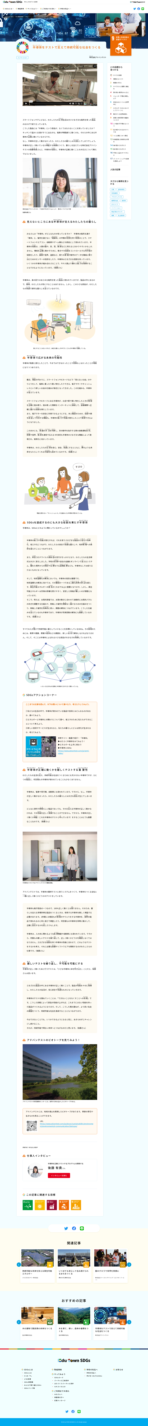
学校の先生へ (65, 9)
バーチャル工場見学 (61, 1381)
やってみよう (32, 9)
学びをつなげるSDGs (94, 1376)
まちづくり (114, 204)
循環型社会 (114, 201)
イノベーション (22, 58)
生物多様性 (121, 189)
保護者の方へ (59, 1397)
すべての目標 (117, 75)
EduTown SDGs (9, 16)
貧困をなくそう (118, 79)
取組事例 (21, 9)
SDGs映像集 (28, 1382)
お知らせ (119, 1369)
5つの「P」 (28, 1376)
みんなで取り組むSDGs (32, 1385)
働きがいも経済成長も (120, 114)
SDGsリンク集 (29, 1388)
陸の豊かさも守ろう (119, 149)
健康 (112, 215)
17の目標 (27, 1379)
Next (129, 1264)
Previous (19, 1264)
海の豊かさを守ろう (119, 145)
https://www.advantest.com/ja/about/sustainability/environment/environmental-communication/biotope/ (66, 1124)
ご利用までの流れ (48, 9)
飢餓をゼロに (117, 83)
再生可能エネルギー (117, 212)
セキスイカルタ (60, 1387)
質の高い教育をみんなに (121, 92)
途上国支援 (121, 215)
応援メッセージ (60, 1400)
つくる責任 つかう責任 (120, 136)
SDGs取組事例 (19, 16)
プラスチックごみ (116, 197)
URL (41, 1121)
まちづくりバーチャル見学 (64, 1384)
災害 (112, 189)
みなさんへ (58, 1394)
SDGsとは (8, 9)
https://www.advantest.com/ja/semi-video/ (73, 752)
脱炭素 (124, 201)
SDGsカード (59, 1377)
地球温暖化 (114, 193)
